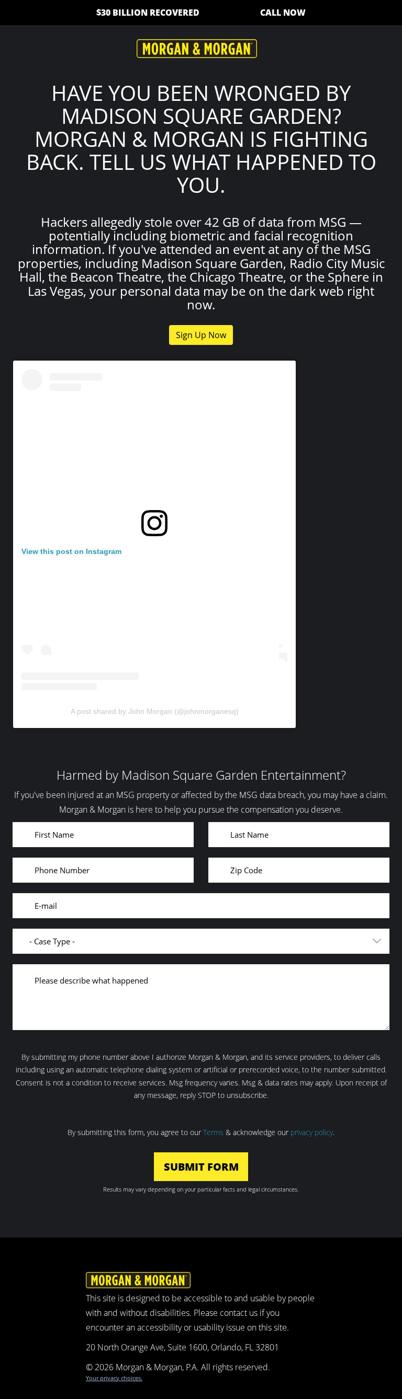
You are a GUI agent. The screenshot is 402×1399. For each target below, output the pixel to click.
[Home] (197, 48)
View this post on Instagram (71, 551)
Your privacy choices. (114, 1377)
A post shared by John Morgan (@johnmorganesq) (155, 711)
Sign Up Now (201, 335)
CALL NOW (283, 12)
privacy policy (312, 1132)
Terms (213, 1132)
